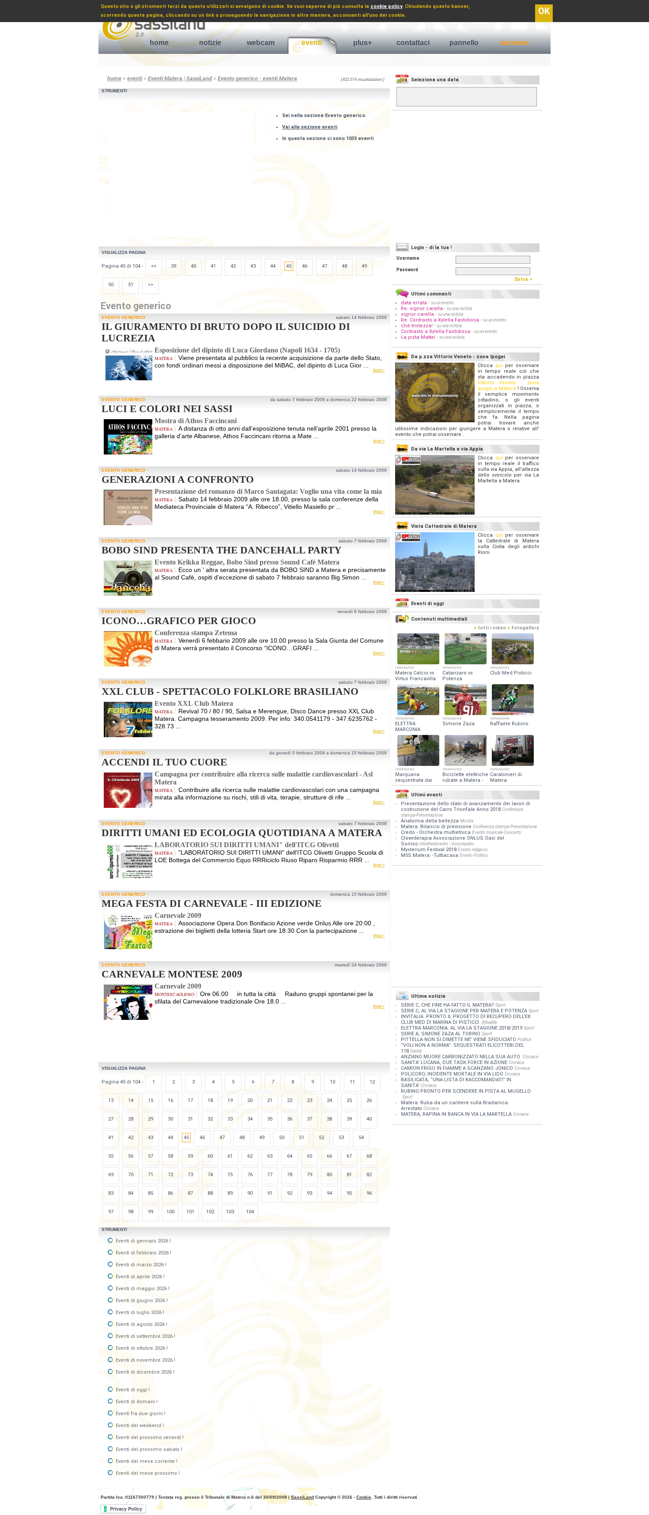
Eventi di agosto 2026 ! (140, 1324)
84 (130, 1193)
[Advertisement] (183, 174)
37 (309, 1119)
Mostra (466, 820)
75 (230, 1175)
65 (309, 1156)
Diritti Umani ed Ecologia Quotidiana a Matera (242, 832)
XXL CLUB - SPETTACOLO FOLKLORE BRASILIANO (230, 691)
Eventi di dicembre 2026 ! (144, 1372)
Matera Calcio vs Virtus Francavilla (415, 676)
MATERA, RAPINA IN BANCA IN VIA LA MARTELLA (456, 1114)
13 (110, 1100)
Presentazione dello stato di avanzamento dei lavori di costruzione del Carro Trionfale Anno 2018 (465, 806)
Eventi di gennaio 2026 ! (142, 1241)
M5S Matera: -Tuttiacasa (429, 855)
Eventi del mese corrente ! (145, 1461)
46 (304, 266)
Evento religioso (473, 849)
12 (372, 1082)
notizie (210, 42)
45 (288, 266)
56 (130, 1156)
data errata (414, 303)
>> (150, 285)
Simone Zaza (458, 724)
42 (233, 266)
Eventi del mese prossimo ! (147, 1473)
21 (269, 1100)
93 (309, 1193)
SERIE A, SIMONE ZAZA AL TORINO (440, 1034)
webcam (261, 42)
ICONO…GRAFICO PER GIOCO (179, 620)
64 (289, 1156)
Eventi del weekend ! (139, 1425)
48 (344, 266)
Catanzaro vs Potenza (457, 676)
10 (332, 1082)
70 (130, 1175)
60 (210, 1156)
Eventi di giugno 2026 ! (141, 1300)
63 (269, 1156)
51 (130, 285)
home (159, 42)
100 (170, 1212)
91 (269, 1193)
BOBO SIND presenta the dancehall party (222, 550)
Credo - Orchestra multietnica (436, 832)
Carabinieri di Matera (506, 777)
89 (230, 1193)
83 (110, 1193)
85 (150, 1193)
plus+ (362, 42)
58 (170, 1156)
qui (499, 365)
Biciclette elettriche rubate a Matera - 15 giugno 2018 (465, 780)
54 (361, 1137)
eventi (312, 42)
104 (250, 1212)
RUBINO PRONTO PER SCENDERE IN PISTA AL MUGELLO (466, 1091)
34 (250, 1119)
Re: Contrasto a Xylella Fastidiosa (440, 320)
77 (269, 1175)
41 (213, 266)
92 (289, 1193)
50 (110, 285)
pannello (464, 42)
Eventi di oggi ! (132, 1390)
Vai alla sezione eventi (309, 127)
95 (349, 1193)
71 (150, 1175)
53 (341, 1137)
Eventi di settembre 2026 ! (144, 1336)
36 (289, 1119)
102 (210, 1212)
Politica (524, 1039)
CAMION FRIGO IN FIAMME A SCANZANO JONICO (457, 1068)
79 (309, 1175)
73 (190, 1175)
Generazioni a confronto (178, 479)
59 (190, 1156)
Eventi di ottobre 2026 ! (141, 1348)
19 (230, 1100)
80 (329, 1175)
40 (193, 266)
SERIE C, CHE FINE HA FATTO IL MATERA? (447, 1005)
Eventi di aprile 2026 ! (139, 1277)
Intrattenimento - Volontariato (446, 843)
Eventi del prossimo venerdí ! (149, 1437)
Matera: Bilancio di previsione (436, 826)
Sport (500, 1005)
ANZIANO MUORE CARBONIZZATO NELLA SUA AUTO (461, 1057)
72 (170, 1175)
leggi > (379, 370)
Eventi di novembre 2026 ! (144, 1360)
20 (250, 1100)
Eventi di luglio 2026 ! (139, 1312)
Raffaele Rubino (509, 724)
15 (150, 1100)
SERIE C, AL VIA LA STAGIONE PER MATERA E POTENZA (464, 1011)
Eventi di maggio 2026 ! (142, 1289)
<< (153, 266)
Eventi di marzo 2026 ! (140, 1265)
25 (349, 1100)
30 (170, 1119)
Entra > (525, 279)
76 (250, 1175)
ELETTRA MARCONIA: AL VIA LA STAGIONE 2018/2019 (461, 1028)
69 (110, 1175)
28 (130, 1119)
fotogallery (523, 628)
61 (230, 1156)
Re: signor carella (422, 308)
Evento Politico (474, 855)
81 (349, 1175)
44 (272, 266)
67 (349, 1156)
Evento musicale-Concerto (496, 832)
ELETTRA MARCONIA (407, 726)
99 (150, 1212)
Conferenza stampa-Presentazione (505, 826)
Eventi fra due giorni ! (140, 1414)
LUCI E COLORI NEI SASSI (167, 408)
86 (170, 1193)
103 (230, 1212)
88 (210, 1193)
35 (269, 1119)
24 (329, 1100)
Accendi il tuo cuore (164, 762)
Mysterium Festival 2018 (429, 849)
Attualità (489, 1022)
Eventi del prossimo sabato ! (148, 1449)
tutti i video (490, 628)
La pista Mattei (418, 337)
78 (289, 1175)
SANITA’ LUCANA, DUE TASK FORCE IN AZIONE (454, 1062)
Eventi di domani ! (136, 1402)
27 (110, 1119)
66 (329, 1156)
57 (150, 1156)
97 (110, 1212)
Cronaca (530, 1056)
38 (329, 1119)
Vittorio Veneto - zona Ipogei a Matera (508, 385)
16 (170, 1100)
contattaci (413, 42)
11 (352, 1082)
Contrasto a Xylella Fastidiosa (435, 331)
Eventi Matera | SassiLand (180, 78)
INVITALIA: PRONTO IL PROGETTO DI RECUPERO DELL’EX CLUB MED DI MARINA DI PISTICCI (466, 1019)
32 (210, 1119)
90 (250, 1193)
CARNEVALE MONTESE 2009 (172, 974)
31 (190, 1119)
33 (230, 1119)
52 (321, 1137)
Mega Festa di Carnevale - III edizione (211, 903)
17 (190, 1100)
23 (309, 1100)
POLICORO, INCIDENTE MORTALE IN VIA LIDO (452, 1074)
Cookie (363, 1497)
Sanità (416, 1051)
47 (324, 266)
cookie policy (386, 6)
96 (369, 1193)
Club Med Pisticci (511, 673)
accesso (515, 42)
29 (150, 1119)
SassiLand (302, 1497)
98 (130, 1212)
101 (190, 1212)
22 (289, 1100)
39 (173, 266)
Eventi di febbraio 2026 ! (142, 1253)
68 (369, 1156)
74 (210, 1175)
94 (329, 1193)
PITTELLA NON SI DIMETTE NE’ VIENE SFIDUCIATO (458, 1039)
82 (369, 1175)
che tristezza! (417, 326)
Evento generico (123, 317)
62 (250, 1156)
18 (210, 1100)
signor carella (418, 314)
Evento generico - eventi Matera (257, 78)
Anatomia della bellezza (430, 821)
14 (130, 1100)
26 (369, 1100)
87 (190, 1193)
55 (110, 1156)
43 (253, 266)
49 (364, 266)
